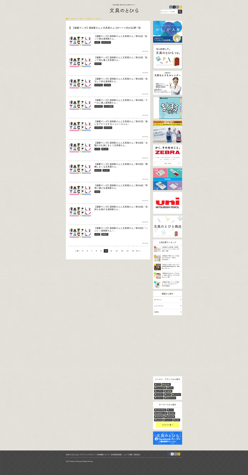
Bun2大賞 (159, 420)
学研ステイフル (170, 398)
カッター (106, 170)
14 (127, 251)
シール (171, 410)
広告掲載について (103, 454)
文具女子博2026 (160, 410)
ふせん (97, 42)
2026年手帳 (159, 416)
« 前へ (77, 251)
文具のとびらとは (72, 454)
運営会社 (137, 454)
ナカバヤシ (159, 394)
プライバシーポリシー (87, 454)
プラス (97, 234)
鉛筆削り (104, 234)
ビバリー (97, 63)
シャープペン (158, 306)
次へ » (138, 251)
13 (122, 251)
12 (117, 251)
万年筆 (156, 312)
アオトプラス (106, 42)
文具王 (177, 420)
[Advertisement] (167, 346)
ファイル (107, 85)
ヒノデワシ (159, 391)
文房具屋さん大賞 (161, 413)
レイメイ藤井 (108, 106)
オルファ (97, 170)
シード (97, 149)
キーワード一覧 (166, 425)
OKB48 (172, 413)
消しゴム (104, 149)
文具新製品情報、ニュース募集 (122, 454)
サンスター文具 (160, 388)
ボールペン (108, 127)
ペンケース (98, 106)
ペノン (158, 384)
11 (111, 251)
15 (133, 251)
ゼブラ (168, 394)
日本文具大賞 (170, 416)
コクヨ (97, 191)
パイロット (98, 127)
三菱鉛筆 (168, 391)
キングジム (98, 85)
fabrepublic (167, 384)
